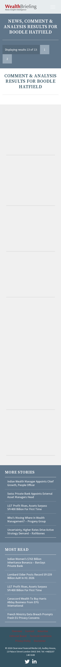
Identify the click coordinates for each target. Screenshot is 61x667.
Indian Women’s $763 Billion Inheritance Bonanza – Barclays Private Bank (26, 562)
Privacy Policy (23, 640)
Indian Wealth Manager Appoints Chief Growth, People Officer (30, 483)
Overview (17, 631)
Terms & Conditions (41, 636)
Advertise (43, 631)
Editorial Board (17, 636)
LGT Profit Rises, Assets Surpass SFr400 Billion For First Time (27, 507)
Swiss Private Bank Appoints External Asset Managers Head (29, 495)
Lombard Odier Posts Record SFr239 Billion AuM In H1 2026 (29, 576)
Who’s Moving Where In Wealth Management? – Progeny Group (26, 519)
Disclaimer (40, 640)
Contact (29, 631)
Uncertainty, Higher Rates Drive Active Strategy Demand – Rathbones (30, 531)
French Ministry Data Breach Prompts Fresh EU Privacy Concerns (30, 616)
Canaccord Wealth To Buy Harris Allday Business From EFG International (26, 602)
